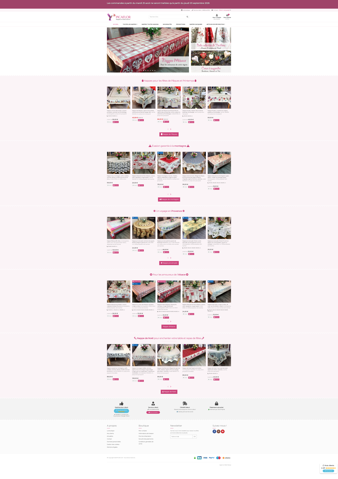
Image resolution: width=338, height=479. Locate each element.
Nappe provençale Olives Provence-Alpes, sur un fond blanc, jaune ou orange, (219, 243)
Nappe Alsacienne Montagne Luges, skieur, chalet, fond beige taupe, (218, 178)
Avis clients (110, 433)
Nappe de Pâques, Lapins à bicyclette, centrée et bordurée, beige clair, (143, 112)
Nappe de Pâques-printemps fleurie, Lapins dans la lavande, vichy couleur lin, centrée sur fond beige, (168, 113)
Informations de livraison (146, 433)
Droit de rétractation (145, 436)
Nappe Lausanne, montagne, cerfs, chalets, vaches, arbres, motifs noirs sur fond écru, (118, 370)
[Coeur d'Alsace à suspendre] (211, 61)
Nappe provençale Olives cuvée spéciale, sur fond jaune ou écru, (192, 243)
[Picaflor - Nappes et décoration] (119, 16)
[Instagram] (218, 431)
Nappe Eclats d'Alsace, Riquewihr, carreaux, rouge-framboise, (167, 307)
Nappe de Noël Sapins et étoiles (193, 369)
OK (195, 436)
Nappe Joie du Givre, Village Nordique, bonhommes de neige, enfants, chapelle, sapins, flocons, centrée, (194, 178)
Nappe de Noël (170, 392)
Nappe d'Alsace (169, 327)
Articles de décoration (215, 24)
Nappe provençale (169, 263)
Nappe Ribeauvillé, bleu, (118, 242)
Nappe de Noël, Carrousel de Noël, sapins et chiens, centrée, (218, 369)
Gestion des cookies (113, 444)
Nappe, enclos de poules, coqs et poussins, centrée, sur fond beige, (117, 112)
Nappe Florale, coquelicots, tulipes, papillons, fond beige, (218, 112)
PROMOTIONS (180, 24)
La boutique (186, 10)
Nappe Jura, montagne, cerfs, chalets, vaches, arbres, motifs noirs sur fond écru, (118, 177)
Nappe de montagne (170, 199)
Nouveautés (167, 24)
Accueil (115, 24)
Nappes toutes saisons (150, 24)
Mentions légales (112, 447)
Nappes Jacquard (196, 24)
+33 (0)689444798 (154, 409)
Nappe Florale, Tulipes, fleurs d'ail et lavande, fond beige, (193, 112)
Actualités (110, 436)
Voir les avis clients (122, 410)
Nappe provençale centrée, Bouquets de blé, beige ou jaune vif (143, 242)
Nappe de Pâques (169, 134)
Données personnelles (114, 441)
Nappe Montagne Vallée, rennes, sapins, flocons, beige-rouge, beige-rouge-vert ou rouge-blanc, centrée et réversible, (143, 371)
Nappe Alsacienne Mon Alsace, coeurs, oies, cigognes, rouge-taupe (193, 306)
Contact (215, 10)
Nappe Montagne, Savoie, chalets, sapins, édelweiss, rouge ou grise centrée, (168, 178)
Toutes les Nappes (129, 24)
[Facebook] (214, 431)
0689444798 (201, 10)
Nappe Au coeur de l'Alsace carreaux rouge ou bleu (143, 306)
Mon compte (143, 431)
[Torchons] (211, 38)
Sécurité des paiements (146, 439)
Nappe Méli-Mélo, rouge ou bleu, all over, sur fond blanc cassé (219, 306)
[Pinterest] (223, 431)
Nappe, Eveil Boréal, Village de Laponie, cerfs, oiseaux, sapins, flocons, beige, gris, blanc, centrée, (168, 370)
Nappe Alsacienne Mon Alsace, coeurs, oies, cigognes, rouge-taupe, (143, 177)
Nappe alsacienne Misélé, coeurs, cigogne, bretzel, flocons (118, 306)
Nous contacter (154, 412)
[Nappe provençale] (148, 50)
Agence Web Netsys (225, 465)
